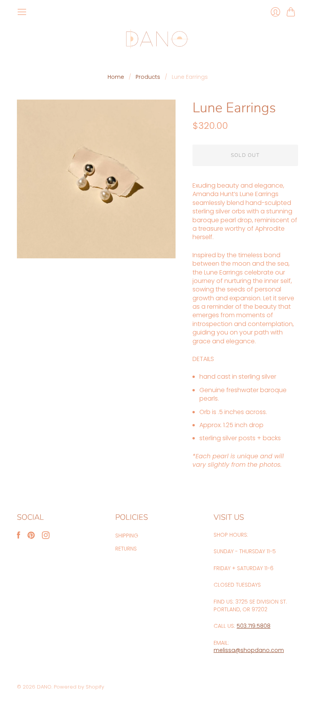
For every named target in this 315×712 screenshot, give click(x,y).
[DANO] (157, 38)
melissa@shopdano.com (249, 650)
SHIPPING (126, 535)
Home (116, 77)
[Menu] (22, 12)
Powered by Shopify (79, 686)
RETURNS (126, 548)
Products (148, 77)
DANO (44, 686)
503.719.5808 (253, 626)
